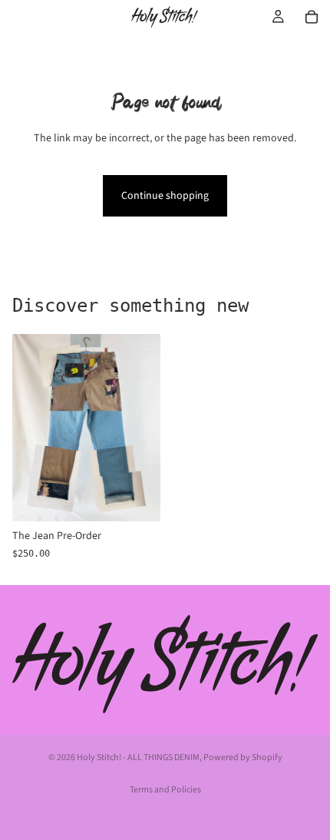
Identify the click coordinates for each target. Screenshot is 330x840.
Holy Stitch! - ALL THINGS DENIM (138, 757)
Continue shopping (165, 195)
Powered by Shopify (242, 757)
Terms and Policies (165, 789)
